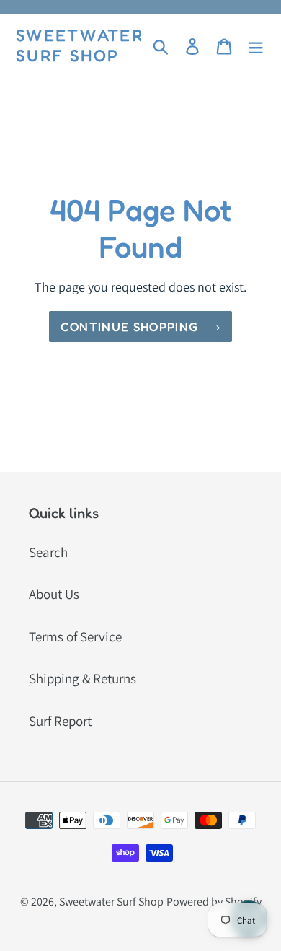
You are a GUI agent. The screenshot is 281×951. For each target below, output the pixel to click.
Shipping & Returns (82, 678)
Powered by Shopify (214, 901)
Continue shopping (129, 326)
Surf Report (60, 720)
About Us (54, 593)
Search (48, 552)
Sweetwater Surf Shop (79, 45)
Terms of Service (75, 636)
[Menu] (256, 45)
